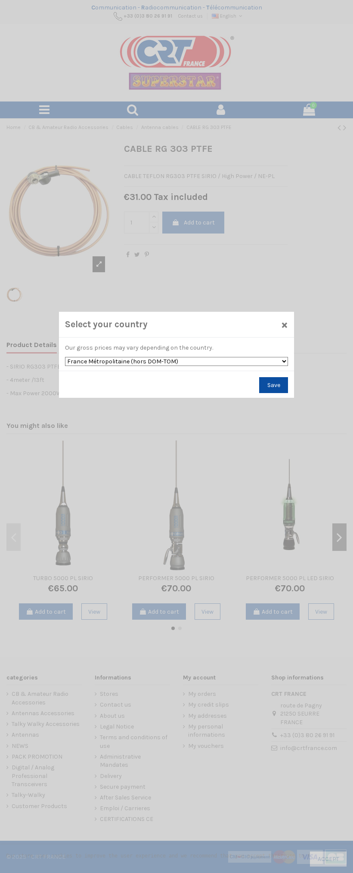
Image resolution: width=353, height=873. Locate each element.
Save (273, 385)
